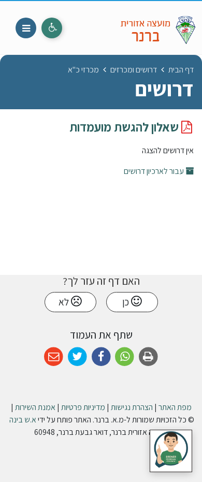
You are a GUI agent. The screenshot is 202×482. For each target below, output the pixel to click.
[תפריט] (26, 28)
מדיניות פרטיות (83, 407)
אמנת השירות (35, 407)
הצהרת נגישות (132, 407)
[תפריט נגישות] (51, 28)
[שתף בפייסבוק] (101, 357)
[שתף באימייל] (53, 357)
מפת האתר (175, 407)
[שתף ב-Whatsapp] (124, 357)
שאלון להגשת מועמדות (125, 127)
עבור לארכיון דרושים (154, 171)
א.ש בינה (22, 419)
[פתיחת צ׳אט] (171, 451)
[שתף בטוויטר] (77, 357)
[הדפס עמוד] (148, 357)
